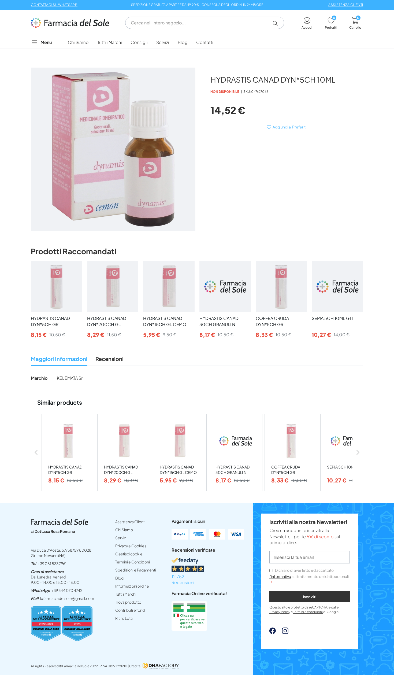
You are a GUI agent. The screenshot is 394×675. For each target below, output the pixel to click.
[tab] (59, 360)
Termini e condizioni (308, 612)
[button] (277, 23)
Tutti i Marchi (125, 594)
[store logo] (72, 23)
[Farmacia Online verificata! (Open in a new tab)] (189, 629)
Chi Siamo (124, 529)
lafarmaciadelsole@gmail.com (67, 598)
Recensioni (109, 358)
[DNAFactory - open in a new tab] (160, 666)
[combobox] (204, 23)
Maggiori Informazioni (59, 358)
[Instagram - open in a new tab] (282, 632)
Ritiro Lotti (124, 618)
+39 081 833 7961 (52, 563)
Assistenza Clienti (130, 521)
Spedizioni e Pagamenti (135, 569)
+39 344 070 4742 (66, 590)
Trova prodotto (128, 602)
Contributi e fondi (130, 610)
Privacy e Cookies (130, 545)
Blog (119, 578)
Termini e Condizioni (132, 561)
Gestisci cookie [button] (129, 553)
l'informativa (280, 576)
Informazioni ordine (132, 586)
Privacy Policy (279, 612)
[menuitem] (78, 42)
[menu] (197, 42)
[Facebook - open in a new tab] (272, 632)
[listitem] (68, 452)
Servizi (121, 537)
